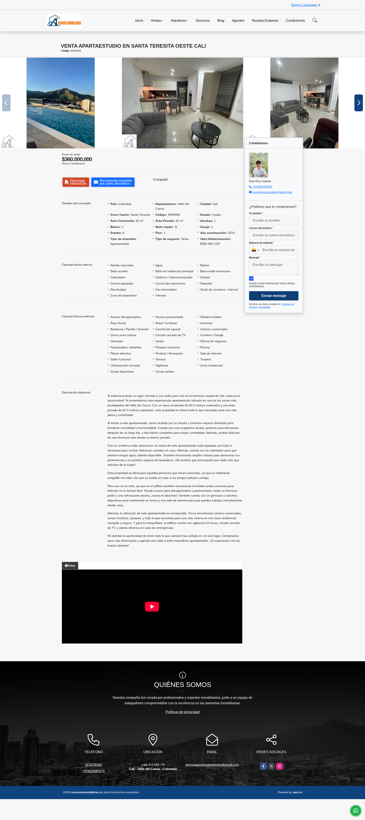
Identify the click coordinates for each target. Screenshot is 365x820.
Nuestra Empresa (265, 20)
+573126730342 (262, 186)
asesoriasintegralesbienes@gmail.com (212, 764)
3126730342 (93, 764)
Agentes (238, 20)
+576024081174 (94, 771)
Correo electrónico (261, 228)
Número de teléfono (261, 243)
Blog (220, 20)
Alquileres (178, 20)
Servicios (203, 20)
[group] (60, 103)
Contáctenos (295, 20)
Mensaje (255, 257)
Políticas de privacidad (183, 712)
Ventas (156, 20)
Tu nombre (256, 213)
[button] (147, 144)
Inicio (139, 20)
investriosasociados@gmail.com (272, 192)
